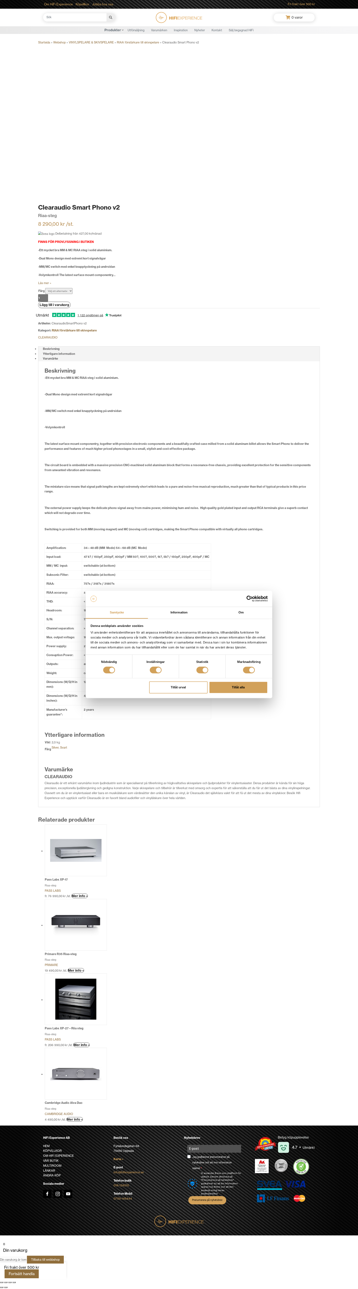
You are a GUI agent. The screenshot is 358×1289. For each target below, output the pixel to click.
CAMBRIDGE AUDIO (59, 1114)
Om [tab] (241, 612)
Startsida (44, 42)
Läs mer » (44, 283)
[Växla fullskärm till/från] (5, 1282)
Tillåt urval (178, 687)
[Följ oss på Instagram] (57, 1194)
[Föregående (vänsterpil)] (1, 1287)
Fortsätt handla (22, 1273)
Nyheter (199, 30)
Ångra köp (52, 1175)
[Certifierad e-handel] (301, 1166)
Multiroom (52, 1166)
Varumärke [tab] (50, 358)
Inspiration (181, 30)
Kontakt (217, 30)
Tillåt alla (238, 687)
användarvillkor (209, 1193)
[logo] (179, 17)
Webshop (59, 42)
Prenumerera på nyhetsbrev (207, 1200)
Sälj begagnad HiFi (241, 30)
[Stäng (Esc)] (14, 1282)
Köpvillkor (82, 4)
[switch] (156, 670)
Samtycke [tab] (117, 612)
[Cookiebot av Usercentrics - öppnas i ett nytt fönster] (249, 599)
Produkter (112, 30)
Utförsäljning (136, 30)
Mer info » (80, 896)
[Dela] (10, 1282)
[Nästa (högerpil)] (5, 1287)
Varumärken (159, 30)
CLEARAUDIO (48, 337)
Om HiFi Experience (58, 4)
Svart (63, 747)
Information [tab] (179, 612)
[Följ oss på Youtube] (68, 1194)
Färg (41, 291)
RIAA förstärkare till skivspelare (138, 42)
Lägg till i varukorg (54, 305)
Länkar (49, 1171)
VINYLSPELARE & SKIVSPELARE (91, 42)
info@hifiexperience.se (129, 1172)
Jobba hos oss (102, 4)
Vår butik (51, 1161)
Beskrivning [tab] (51, 349)
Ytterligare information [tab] (59, 354)
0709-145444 (123, 1198)
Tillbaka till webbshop (45, 1259)
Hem (46, 1146)
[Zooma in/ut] (1, 1282)
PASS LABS (53, 891)
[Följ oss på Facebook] (47, 1194)
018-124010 (121, 1185)
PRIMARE (51, 965)
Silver (55, 747)
